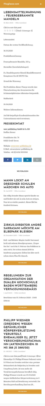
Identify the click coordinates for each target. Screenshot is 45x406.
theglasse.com (11, 4)
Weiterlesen (22, 212)
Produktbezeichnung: (13, 56)
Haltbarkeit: (8, 99)
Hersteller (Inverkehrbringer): (16, 67)
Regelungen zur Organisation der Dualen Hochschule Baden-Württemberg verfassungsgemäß (20, 282)
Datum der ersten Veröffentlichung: (18, 45)
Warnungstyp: (9, 34)
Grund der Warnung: (12, 81)
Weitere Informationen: (13, 110)
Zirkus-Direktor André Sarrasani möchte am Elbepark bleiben (22, 228)
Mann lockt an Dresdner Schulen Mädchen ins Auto (19, 184)
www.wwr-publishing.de (21, 146)
